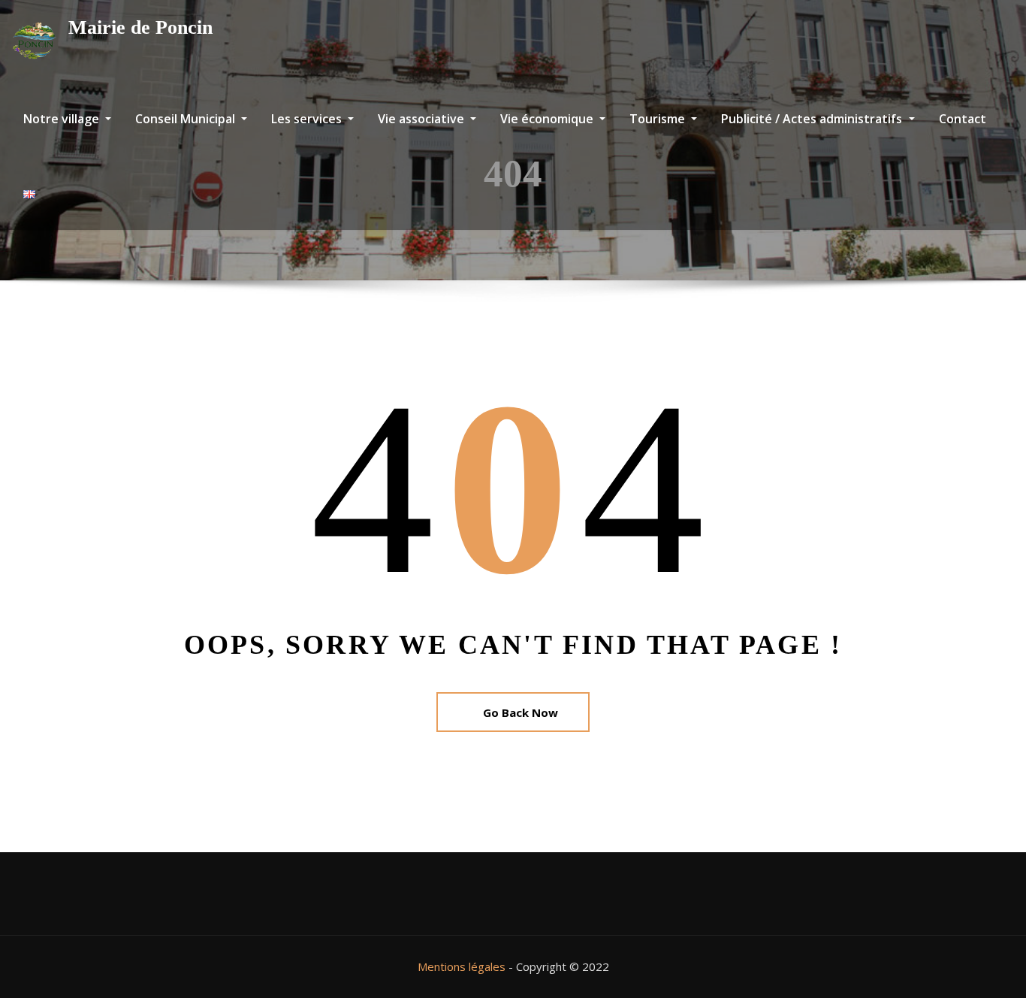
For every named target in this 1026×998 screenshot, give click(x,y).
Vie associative (422, 118)
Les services (308, 118)
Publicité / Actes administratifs (813, 118)
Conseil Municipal (186, 118)
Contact (962, 118)
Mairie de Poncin (140, 27)
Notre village (62, 118)
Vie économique (548, 118)
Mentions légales (461, 966)
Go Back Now (520, 712)
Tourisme (658, 118)
